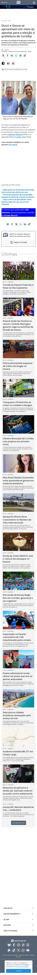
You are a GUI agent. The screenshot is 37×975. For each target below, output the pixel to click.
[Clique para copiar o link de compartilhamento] (25, 55)
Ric (2, 50)
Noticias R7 (4, 21)
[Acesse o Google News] (20, 55)
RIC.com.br (13, 145)
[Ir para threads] (28, 945)
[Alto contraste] (3, 63)
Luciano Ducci (20, 137)
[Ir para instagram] (18, 945)
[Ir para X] (18, 950)
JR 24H (6, 919)
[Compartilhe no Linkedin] (12, 55)
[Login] (34, 2)
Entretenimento (12, 914)
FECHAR (18, 971)
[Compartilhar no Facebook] (7, 55)
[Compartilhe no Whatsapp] (16, 55)
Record (7, 925)
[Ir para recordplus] (9, 950)
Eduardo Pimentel (15, 134)
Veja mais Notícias (18, 823)
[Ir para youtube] (28, 950)
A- (13, 63)
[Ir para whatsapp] (23, 950)
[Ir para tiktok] (14, 950)
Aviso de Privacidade (22, 966)
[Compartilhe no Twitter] (3, 55)
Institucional (11, 930)
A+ (8, 63)
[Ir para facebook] (14, 945)
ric (9, 21)
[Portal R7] (18, 2)
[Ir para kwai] (23, 945)
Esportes (8, 908)
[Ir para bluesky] (9, 945)
